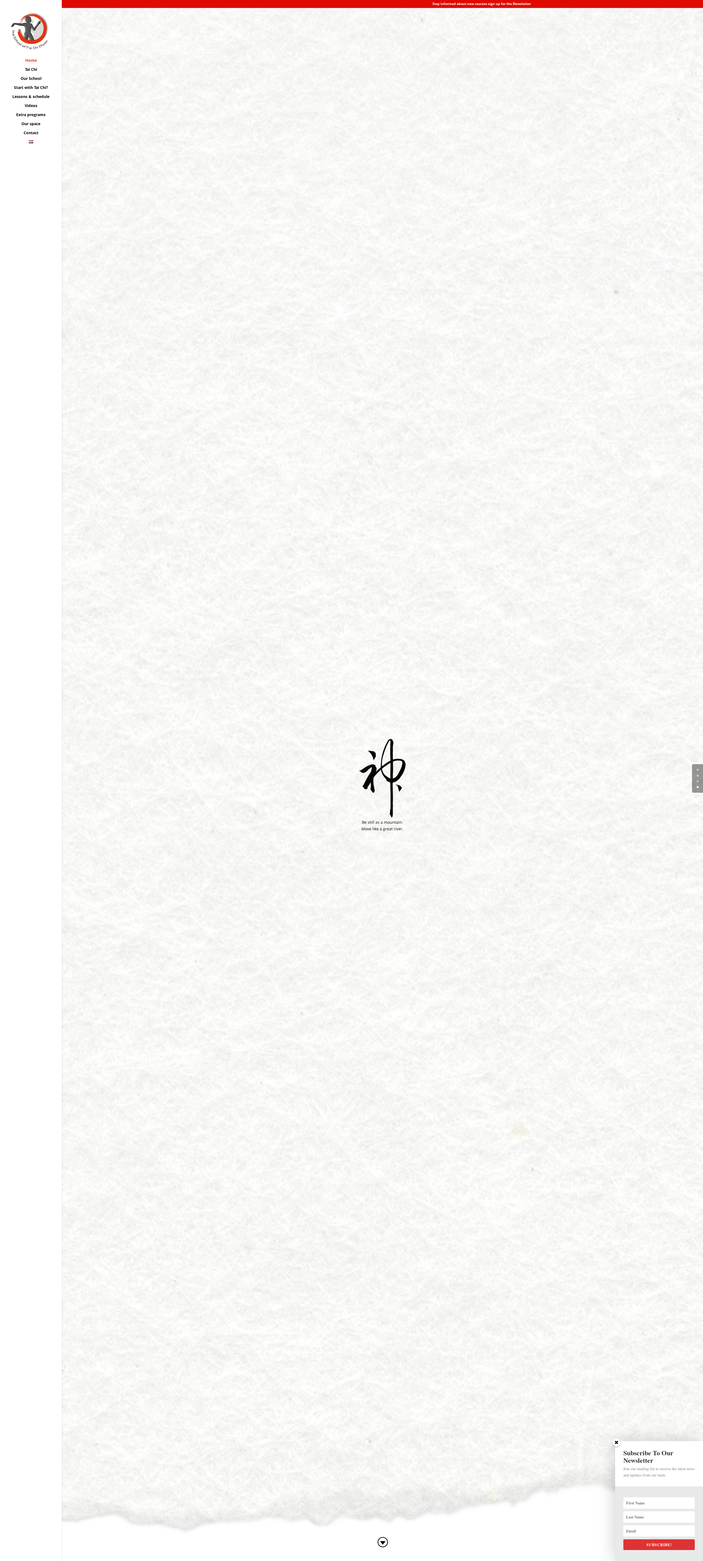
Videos (31, 106)
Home (31, 60)
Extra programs (31, 115)
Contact (31, 133)
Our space (30, 124)
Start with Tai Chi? (31, 88)
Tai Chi (31, 70)
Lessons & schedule (30, 97)
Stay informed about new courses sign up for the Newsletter (482, 4)
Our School (31, 79)
